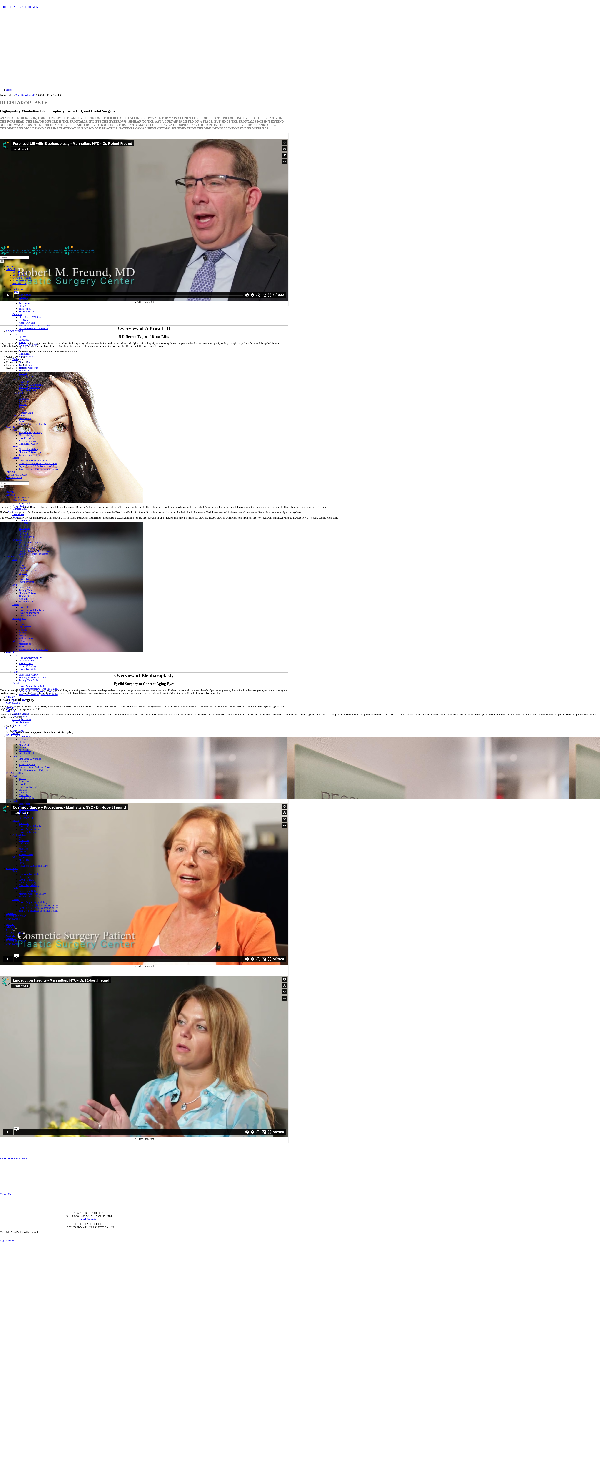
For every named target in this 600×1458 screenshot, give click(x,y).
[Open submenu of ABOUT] (16, 928)
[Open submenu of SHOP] (14, 930)
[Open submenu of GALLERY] (19, 936)
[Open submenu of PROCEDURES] (24, 933)
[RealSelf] (2, 4)
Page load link (7, 1240)
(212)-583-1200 (88, 1218)
